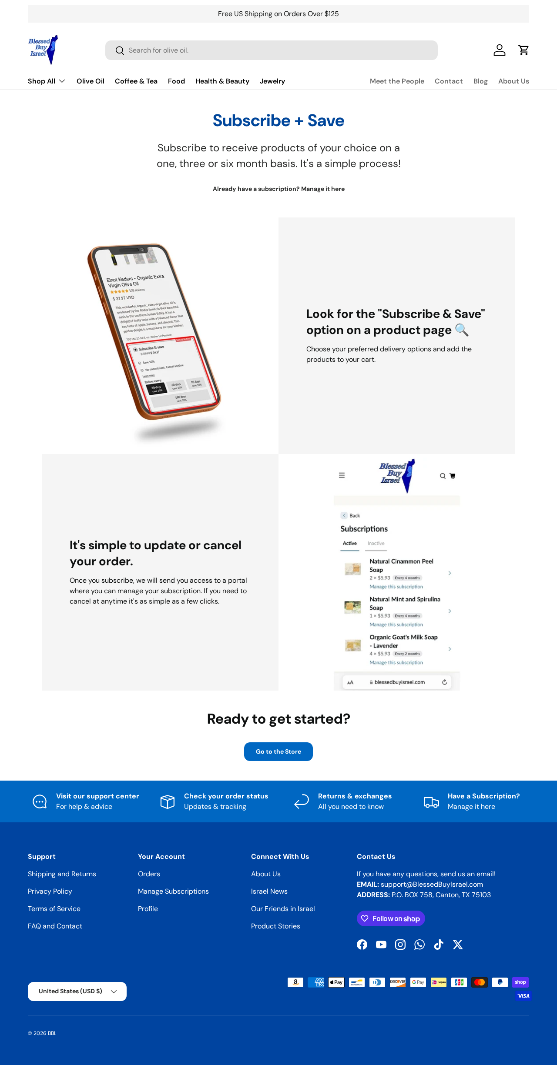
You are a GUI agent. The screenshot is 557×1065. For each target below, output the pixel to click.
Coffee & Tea (136, 81)
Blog (480, 81)
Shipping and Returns (62, 873)
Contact (449, 81)
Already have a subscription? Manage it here (279, 189)
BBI (51, 1033)
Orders (149, 873)
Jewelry (272, 81)
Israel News (269, 891)
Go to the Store (278, 751)
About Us (513, 81)
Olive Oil (90, 81)
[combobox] (271, 50)
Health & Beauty (222, 81)
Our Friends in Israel (283, 908)
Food (176, 81)
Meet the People (397, 81)
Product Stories (275, 926)
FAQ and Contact (55, 926)
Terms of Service (54, 908)
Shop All (41, 81)
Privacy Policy (50, 891)
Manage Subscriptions (173, 891)
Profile (148, 908)
